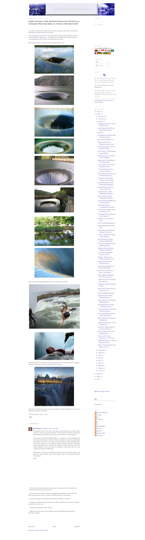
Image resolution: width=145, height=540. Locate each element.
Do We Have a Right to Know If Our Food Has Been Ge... (106, 328)
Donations (100, 132)
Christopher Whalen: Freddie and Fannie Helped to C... (107, 215)
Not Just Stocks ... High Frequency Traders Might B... (107, 152)
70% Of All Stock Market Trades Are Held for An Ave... (106, 210)
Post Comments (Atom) (42, 530)
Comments (100, 65)
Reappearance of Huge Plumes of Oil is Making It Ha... (106, 161)
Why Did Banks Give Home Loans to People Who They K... (107, 175)
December (101, 116)
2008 (98, 376)
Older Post (77, 526)
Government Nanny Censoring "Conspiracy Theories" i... (106, 305)
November (101, 119)
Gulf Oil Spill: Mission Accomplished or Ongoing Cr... (107, 206)
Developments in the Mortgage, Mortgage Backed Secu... (106, 231)
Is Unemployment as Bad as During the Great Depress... (106, 192)
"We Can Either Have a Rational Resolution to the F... (106, 166)
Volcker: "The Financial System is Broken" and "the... (107, 346)
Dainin (97, 417)
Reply (35, 458)
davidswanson (99, 435)
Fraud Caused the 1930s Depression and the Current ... (106, 143)
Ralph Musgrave (38, 428)
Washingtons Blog (100, 433)
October (100, 121)
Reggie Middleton (100, 426)
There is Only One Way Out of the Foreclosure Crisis (107, 289)
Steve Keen (98, 428)
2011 (98, 111)
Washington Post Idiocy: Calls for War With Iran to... (107, 124)
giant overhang (39, 37)
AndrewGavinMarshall (101, 412)
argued (69, 37)
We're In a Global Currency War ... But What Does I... (107, 332)
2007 (98, 379)
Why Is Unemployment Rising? (106, 293)
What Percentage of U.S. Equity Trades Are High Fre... (106, 157)
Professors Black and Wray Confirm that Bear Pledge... (106, 197)
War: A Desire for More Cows (105, 139)
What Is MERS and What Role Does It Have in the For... (106, 276)
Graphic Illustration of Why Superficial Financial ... (105, 296)
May (99, 360)
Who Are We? (98, 404)
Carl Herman (98, 415)
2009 (98, 374)
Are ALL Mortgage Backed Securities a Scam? (105, 253)
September (101, 350)
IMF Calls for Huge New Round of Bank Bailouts (107, 319)
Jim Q (96, 424)
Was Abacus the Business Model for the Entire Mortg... (106, 244)
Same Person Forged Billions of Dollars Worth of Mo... (106, 267)
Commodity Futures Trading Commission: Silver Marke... (106, 179)
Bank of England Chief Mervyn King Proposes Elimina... (106, 129)
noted (40, 35)
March (100, 365)
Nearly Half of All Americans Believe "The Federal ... (105, 271)
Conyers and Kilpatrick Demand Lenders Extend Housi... (106, 314)
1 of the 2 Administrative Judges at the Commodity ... (106, 235)
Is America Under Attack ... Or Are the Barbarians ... (107, 323)
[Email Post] (30, 416)
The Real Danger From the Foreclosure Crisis (105, 262)
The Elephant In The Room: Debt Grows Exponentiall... (107, 136)
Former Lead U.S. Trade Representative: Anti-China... (106, 337)
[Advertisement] (64, 519)
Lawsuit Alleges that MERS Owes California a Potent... (107, 201)
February (100, 368)
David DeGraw (99, 419)
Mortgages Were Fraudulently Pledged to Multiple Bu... (106, 249)
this (45, 32)
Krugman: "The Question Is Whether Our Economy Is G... (106, 258)
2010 (98, 114)
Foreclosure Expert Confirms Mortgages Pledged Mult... (106, 240)
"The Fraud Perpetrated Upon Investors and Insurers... (105, 170)
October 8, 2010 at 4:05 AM (50, 428)
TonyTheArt (98, 431)
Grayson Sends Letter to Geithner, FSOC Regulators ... (107, 301)
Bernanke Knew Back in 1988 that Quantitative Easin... (107, 341)
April (99, 363)
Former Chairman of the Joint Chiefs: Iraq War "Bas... (105, 188)
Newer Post (32, 526)
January (100, 370)
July (99, 355)
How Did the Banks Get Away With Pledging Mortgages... (106, 183)
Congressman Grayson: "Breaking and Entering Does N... (107, 310)
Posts (98, 62)
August (100, 353)
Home (54, 526)
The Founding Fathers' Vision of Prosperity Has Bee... (106, 148)
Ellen (96, 422)
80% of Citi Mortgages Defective (107, 223)
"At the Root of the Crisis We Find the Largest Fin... (107, 280)
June (99, 358)
